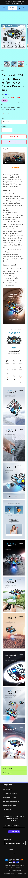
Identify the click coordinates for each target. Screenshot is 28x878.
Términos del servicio (9, 873)
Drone (7, 94)
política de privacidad (10, 805)
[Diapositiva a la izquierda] (1, 64)
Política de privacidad (15, 870)
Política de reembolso (17, 867)
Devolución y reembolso (10, 793)
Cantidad (4, 126)
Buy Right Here (13, 865)
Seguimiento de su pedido (11, 801)
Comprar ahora (14, 142)
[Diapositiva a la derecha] (26, 64)
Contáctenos (7, 810)
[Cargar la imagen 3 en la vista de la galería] (21, 64)
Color (3, 118)
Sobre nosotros (7, 789)
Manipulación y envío (9, 797)
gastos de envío (7, 103)
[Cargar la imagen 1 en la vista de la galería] (7, 64)
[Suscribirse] (23, 825)
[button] (4, 8)
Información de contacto (15, 876)
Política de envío (21, 873)
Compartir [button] (6, 114)
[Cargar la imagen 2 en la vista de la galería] (14, 64)
